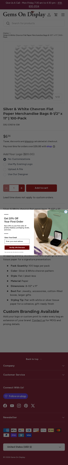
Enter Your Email (11, 238)
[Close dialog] (65, 211)
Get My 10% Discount (17, 248)
